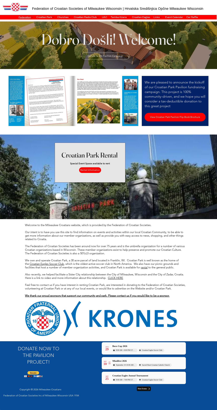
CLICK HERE (115, 278)
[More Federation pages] (32, 17)
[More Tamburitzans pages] (128, 17)
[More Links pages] (161, 17)
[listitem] (120, 318)
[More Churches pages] (69, 17)
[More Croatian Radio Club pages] (97, 17)
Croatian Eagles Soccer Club (47, 264)
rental (144, 267)
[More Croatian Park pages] (53, 17)
